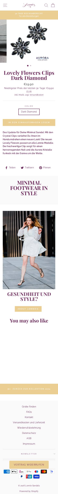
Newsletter (29, 454)
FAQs (29, 412)
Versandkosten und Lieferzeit (29, 422)
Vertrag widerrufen (29, 464)
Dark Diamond (29, 111)
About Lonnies (28, 309)
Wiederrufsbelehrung (29, 427)
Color (29, 106)
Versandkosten (37, 95)
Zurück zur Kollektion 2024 (31, 389)
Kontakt (29, 417)
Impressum (29, 443)
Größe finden (29, 406)
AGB (29, 438)
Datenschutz (29, 433)
